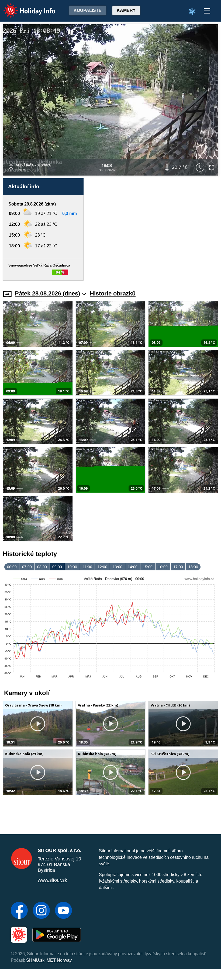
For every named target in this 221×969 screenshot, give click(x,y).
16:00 (163, 567)
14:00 (132, 567)
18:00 (193, 567)
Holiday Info (24, 7)
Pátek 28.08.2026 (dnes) (47, 293)
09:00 (57, 567)
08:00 (42, 567)
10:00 (72, 567)
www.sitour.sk (52, 880)
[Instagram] (41, 911)
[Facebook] (19, 911)
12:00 (102, 567)
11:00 (87, 567)
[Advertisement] (153, 229)
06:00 (12, 567)
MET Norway (59, 960)
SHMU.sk (35, 960)
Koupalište (88, 10)
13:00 (117, 567)
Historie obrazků (113, 293)
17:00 (178, 567)
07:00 (27, 567)
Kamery (126, 10)
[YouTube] (63, 911)
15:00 (148, 567)
